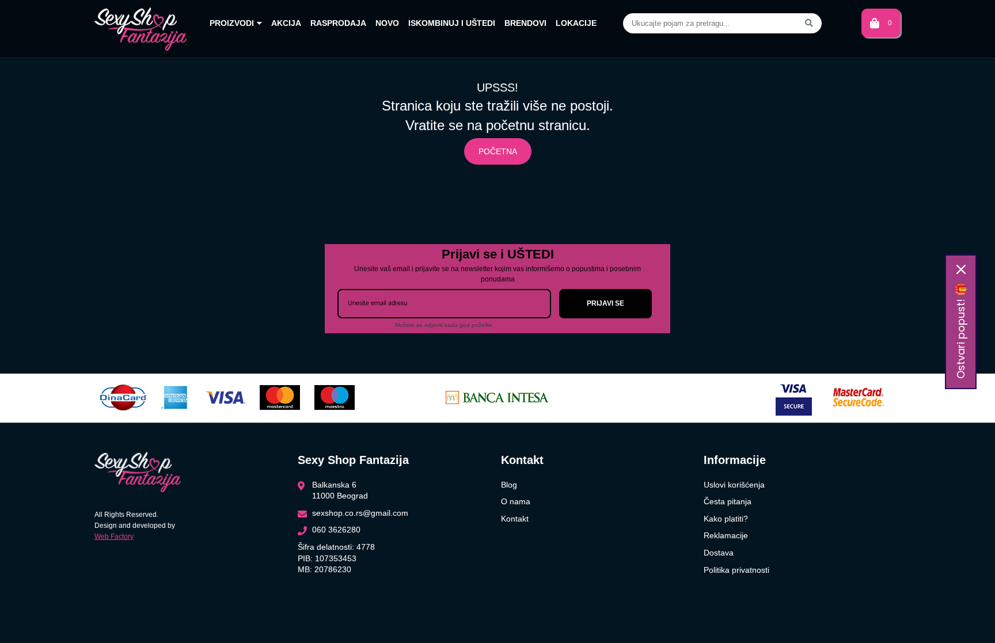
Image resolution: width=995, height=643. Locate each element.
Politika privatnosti (736, 569)
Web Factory (114, 536)
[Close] (961, 269)
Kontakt (515, 518)
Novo (387, 23)
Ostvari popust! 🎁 (961, 331)
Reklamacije (726, 535)
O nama (515, 501)
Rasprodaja (338, 23)
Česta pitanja (727, 501)
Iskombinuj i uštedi (451, 23)
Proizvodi (232, 23)
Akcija (286, 23)
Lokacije (576, 23)
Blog (509, 484)
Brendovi (525, 23)
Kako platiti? (726, 518)
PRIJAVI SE (605, 303)
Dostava (719, 552)
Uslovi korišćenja (734, 484)
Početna (497, 151)
